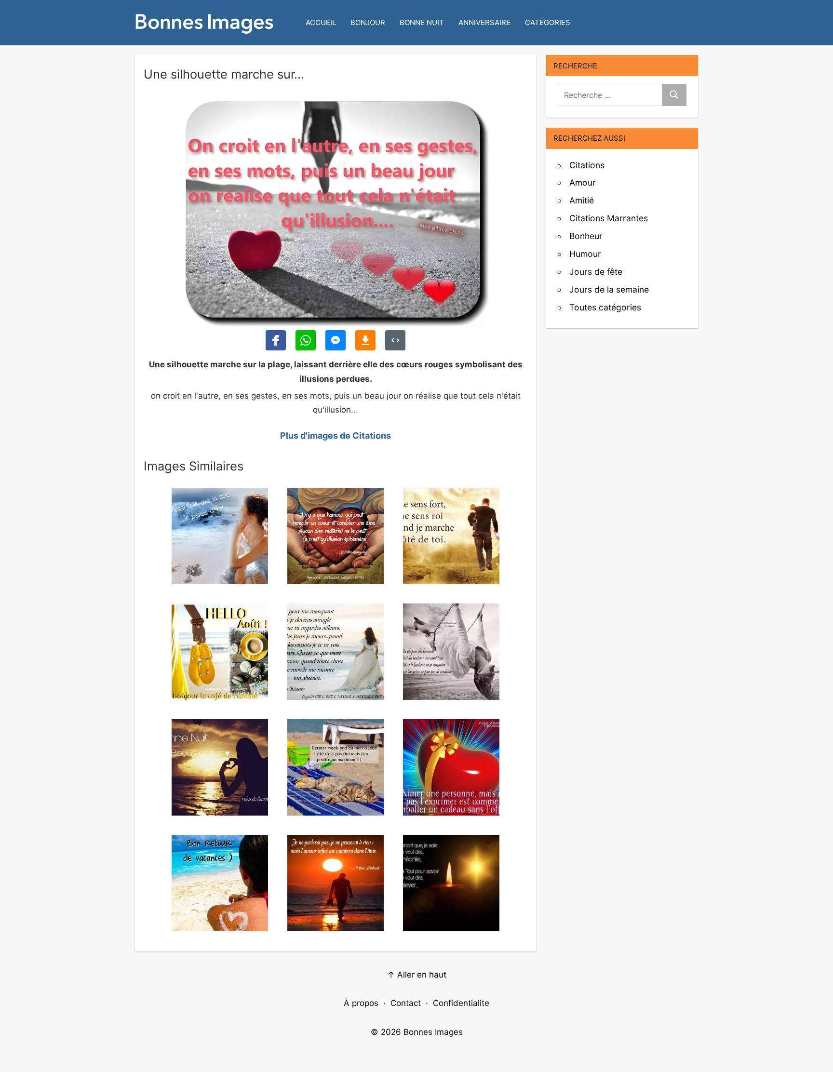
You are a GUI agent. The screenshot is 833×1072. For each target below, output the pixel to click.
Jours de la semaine (609, 289)
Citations (587, 165)
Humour (585, 254)
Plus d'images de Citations (335, 435)
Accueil (321, 22)
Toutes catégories (605, 307)
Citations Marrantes (608, 218)
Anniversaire (484, 22)
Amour (582, 182)
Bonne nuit (422, 22)
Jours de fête (595, 272)
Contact (405, 1003)
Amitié (581, 200)
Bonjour (367, 22)
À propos (361, 1003)
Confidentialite (461, 1003)
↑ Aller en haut (416, 974)
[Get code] (395, 340)
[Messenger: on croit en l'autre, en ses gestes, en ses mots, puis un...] (335, 340)
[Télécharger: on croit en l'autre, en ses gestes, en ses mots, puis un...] (365, 340)
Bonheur (586, 236)
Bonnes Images (433, 1032)
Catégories (547, 22)
